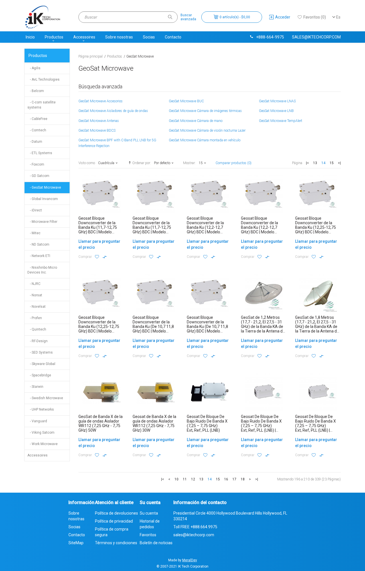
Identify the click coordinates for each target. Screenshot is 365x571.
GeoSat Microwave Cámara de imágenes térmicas (205, 111)
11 (185, 479)
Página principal (90, 56)
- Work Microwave (42, 444)
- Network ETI (38, 256)
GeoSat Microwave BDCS (96, 130)
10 (177, 479)
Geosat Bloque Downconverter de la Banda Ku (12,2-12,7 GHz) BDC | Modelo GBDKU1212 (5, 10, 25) (207, 227)
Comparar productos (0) (234, 163)
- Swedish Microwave (45, 398)
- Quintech (36, 329)
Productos (54, 37)
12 (193, 479)
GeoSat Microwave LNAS (277, 101)
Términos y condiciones (116, 543)
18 (243, 479)
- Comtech (36, 130)
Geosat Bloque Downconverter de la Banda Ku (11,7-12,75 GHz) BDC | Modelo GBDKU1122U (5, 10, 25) (99, 227)
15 (332, 163)
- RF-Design (37, 341)
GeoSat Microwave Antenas (98, 121)
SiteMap (76, 543)
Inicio (30, 37)
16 (226, 479)
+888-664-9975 (270, 37)
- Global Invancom (42, 199)
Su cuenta (149, 513)
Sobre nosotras (119, 37)
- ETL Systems (39, 153)
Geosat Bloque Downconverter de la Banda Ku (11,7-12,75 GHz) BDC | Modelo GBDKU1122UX (152, 227)
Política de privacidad (114, 521)
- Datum (34, 142)
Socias (149, 37)
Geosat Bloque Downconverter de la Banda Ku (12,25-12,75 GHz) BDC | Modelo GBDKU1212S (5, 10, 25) (316, 227)
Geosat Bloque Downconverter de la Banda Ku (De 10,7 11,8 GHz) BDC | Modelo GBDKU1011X (207, 326)
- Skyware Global (41, 364)
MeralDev (189, 560)
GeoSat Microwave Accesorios (100, 101)
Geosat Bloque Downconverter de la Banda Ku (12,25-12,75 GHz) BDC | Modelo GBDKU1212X (98, 326)
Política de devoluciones (116, 513)
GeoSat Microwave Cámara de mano (195, 121)
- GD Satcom (38, 176)
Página (297, 163)
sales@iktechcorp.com (316, 37)
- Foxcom (35, 164)
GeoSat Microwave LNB (276, 111)
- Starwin (35, 387)
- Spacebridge (39, 375)
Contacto (173, 37)
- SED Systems (40, 352)
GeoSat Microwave (140, 56)
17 (234, 479)
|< (307, 163)
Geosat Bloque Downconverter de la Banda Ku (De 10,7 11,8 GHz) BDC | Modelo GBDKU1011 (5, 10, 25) (153, 326)
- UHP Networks (40, 409)
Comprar (85, 257)
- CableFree (37, 119)
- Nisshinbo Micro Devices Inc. (42, 270)
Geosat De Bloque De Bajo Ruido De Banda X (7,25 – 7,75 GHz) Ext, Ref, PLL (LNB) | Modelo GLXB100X (315, 425)
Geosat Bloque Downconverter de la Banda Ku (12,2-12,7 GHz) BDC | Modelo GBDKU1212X (259, 227)
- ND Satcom (38, 244)
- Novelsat (36, 307)
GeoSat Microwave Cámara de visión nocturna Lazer (207, 130)
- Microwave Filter (42, 222)
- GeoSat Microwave (44, 187)
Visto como (86, 163)
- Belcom (35, 91)
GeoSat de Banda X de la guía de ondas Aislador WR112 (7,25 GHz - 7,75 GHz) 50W (100, 423)
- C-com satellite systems (41, 104)
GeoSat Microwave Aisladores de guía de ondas (113, 111)
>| (339, 163)
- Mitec (33, 233)
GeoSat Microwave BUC (186, 101)
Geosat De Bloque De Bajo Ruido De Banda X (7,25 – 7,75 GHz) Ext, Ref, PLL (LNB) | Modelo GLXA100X (261, 425)
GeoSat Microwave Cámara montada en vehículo (204, 140)
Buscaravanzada (188, 17)
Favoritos (148, 535)
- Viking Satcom (40, 433)
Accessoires (84, 37)
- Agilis (33, 68)
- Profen (34, 318)
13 (315, 163)
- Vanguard (37, 421)
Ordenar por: (141, 163)
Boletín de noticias (156, 543)
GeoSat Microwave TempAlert (280, 121)
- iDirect (34, 210)
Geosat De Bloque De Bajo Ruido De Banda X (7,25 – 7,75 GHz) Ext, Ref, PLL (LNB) (207, 423)
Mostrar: (189, 163)
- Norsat (34, 295)
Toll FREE (195, 527)
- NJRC (33, 284)
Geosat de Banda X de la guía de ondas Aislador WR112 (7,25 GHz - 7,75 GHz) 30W (154, 423)
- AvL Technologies (43, 79)
